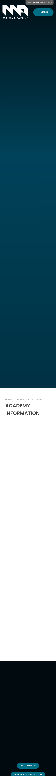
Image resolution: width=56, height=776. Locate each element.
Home (8, 399)
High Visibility (28, 766)
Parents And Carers (29, 399)
